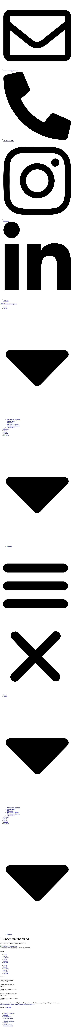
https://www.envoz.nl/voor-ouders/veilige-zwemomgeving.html (17, 1004)
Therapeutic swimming (13, 426)
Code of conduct (8, 1018)
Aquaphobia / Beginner (13, 419)
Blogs (5, 430)
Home (5, 307)
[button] (35, 621)
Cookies (5, 1015)
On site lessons (11, 427)
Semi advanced (11, 421)
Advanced (10, 422)
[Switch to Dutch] (9, 546)
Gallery (5, 432)
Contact (5, 433)
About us (5, 429)
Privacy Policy (7, 1016)
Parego (8, 1007)
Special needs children (13, 424)
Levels (5, 956)
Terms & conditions (8, 1013)
